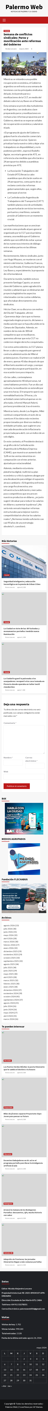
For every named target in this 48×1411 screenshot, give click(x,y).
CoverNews (24, 1407)
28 (11, 1380)
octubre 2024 (10, 996)
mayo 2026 (8, 935)
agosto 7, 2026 (21, 690)
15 (18, 1369)
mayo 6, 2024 (23, 49)
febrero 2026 (9, 945)
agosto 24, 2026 (21, 1218)
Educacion (7, 1154)
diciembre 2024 (11, 990)
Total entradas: (9, 1333)
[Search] (43, 20)
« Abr (4, 1386)
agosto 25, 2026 (21, 1169)
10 (30, 1364)
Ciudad (6, 31)
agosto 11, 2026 (21, 637)
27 (5, 1380)
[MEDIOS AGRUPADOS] (24, 859)
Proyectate (8, 1107)
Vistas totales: (9, 1329)
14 (11, 1369)
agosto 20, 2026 (21, 587)
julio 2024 (8, 1006)
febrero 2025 (9, 983)
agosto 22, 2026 (21, 1265)
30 (24, 1380)
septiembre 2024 (11, 1000)
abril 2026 (8, 938)
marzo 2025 (9, 980)
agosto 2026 (9, 925)
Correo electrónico (31, 759)
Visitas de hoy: (9, 1324)
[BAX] (24, 818)
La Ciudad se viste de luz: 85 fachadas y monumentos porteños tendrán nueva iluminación (21, 631)
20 (5, 1375)
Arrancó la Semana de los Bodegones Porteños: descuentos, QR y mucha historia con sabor (23, 1212)
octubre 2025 (10, 957)
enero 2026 (9, 948)
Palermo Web (24, 7)
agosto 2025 (9, 964)
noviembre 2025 (11, 954)
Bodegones (8, 1204)
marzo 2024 (9, 1019)
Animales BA (8, 1253)
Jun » (10, 1386)
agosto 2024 (9, 1003)
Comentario (10, 723)
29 (18, 1380)
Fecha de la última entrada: (14, 1338)
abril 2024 (8, 1016)
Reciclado (7, 1061)
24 (30, 1375)
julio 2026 (8, 928)
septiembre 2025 (11, 961)
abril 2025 (8, 977)
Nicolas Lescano (11, 49)
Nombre (8, 757)
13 (5, 1369)
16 (24, 1369)
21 (11, 1375)
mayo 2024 (8, 1012)
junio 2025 (8, 970)
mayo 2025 (8, 974)
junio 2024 (8, 1009)
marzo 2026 (9, 941)
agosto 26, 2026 (21, 1072)
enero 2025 (9, 987)
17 (30, 1369)
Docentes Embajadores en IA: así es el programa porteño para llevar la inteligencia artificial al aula (23, 1163)
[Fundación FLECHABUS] (24, 898)
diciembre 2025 (11, 951)
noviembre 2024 (11, 993)
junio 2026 (8, 932)
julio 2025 (8, 967)
